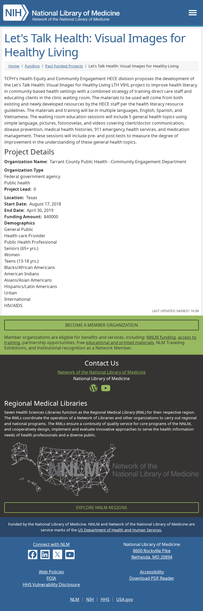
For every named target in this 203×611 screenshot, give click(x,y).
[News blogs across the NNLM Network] (95, 390)
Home (13, 66)
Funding (32, 66)
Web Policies (51, 572)
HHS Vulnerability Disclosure (51, 584)
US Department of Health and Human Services (119, 529)
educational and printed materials (120, 342)
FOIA (51, 578)
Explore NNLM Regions (101, 507)
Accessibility (152, 572)
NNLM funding (161, 337)
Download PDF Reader (151, 578)
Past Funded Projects (64, 66)
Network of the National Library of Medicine (102, 372)
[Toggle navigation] (193, 13)
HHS (105, 599)
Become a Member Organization (101, 325)
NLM (74, 599)
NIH (90, 599)
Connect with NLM (51, 544)
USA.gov (124, 599)
